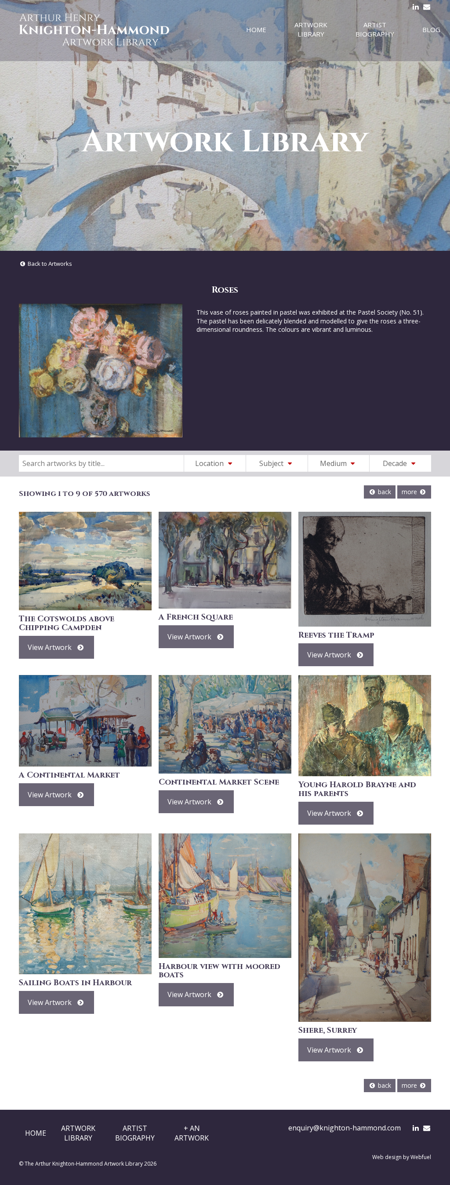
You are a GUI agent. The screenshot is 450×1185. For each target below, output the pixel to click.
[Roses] (100, 370)
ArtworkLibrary (78, 1133)
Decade (396, 463)
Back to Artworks (49, 264)
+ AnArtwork (191, 1133)
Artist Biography (375, 29)
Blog (431, 29)
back (383, 492)
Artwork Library (310, 29)
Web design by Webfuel (401, 1157)
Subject (272, 463)
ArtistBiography (135, 1133)
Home (256, 29)
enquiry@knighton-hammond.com (344, 1128)
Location (210, 463)
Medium (334, 463)
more (410, 492)
